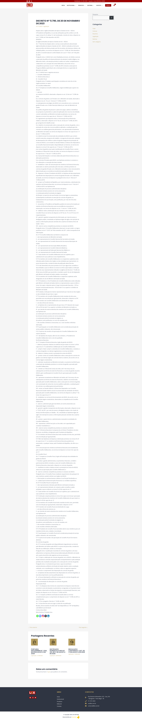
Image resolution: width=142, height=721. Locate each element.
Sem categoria (97, 42)
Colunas (95, 31)
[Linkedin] (48, 616)
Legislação (46, 26)
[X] (45, 616)
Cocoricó (74, 717)
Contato (59, 706)
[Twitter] (31, 1)
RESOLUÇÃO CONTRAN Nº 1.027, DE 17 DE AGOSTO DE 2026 (76, 650)
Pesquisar (95, 14)
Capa (94, 28)
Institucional (60, 699)
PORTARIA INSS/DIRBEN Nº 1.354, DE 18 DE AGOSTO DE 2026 (39, 651)
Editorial (59, 704)
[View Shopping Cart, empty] (114, 5)
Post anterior (32, 627)
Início (58, 697)
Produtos (59, 701)
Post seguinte (83, 627)
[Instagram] (29, 1)
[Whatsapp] (37, 616)
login (49, 672)
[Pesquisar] (111, 18)
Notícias (95, 39)
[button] (75, 5)
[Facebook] (27, 1)
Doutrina (95, 34)
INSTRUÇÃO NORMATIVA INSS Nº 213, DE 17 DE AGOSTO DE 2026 (57, 651)
